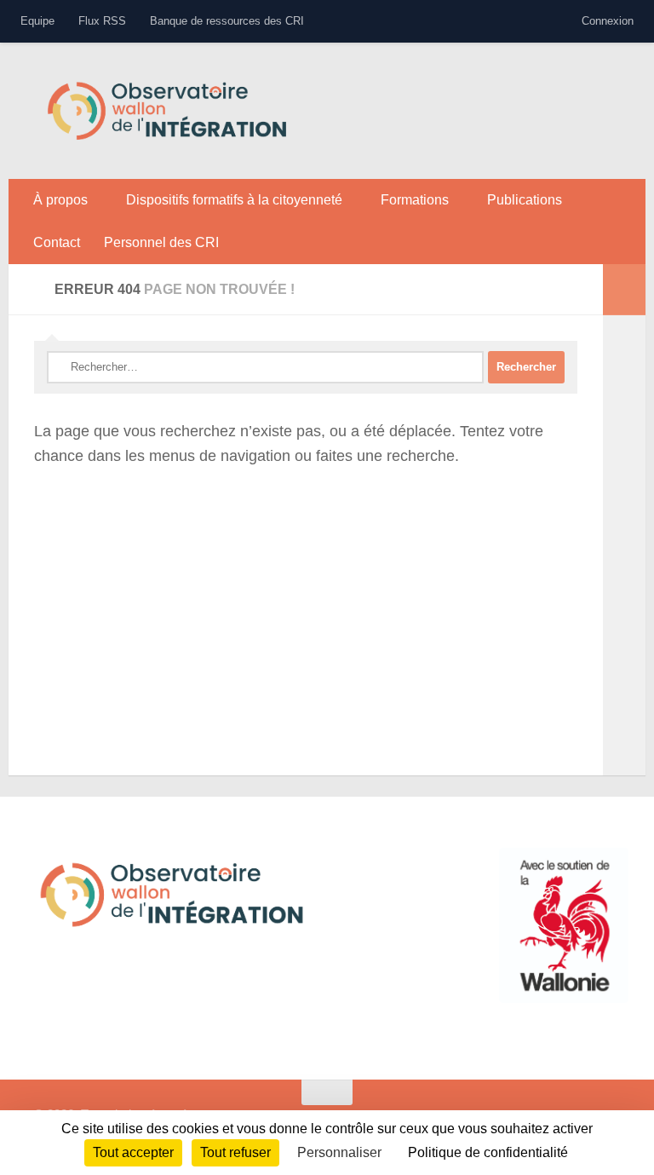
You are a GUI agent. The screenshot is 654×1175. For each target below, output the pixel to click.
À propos (60, 200)
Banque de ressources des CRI (227, 20)
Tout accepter (133, 1152)
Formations (415, 200)
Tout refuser (235, 1152)
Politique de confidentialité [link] (488, 1152)
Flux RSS (102, 20)
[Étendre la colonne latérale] (624, 289)
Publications (524, 200)
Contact (56, 242)
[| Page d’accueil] (167, 110)
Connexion (608, 20)
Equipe (37, 20)
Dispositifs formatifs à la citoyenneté (234, 200)
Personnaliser (339, 1152)
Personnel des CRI (161, 242)
